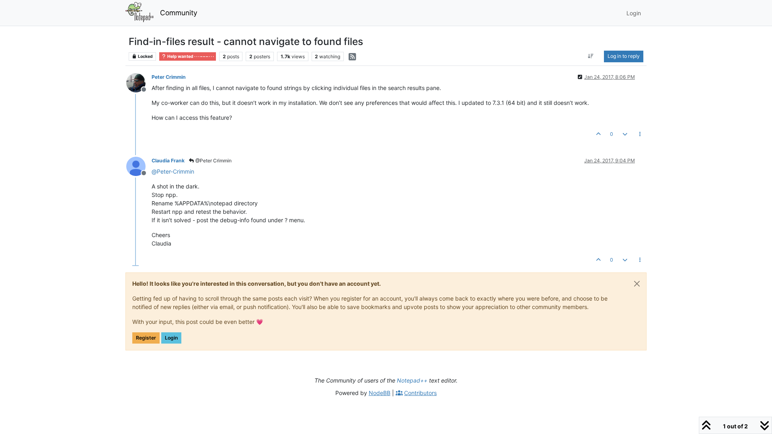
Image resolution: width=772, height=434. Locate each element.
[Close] (637, 284)
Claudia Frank (168, 161)
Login (171, 338)
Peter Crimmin (169, 77)
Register (146, 338)
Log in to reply (624, 56)
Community (178, 12)
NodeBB (379, 392)
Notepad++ (412, 380)
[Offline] (139, 82)
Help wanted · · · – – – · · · (190, 56)
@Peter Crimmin (213, 161)
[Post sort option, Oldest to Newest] (590, 56)
